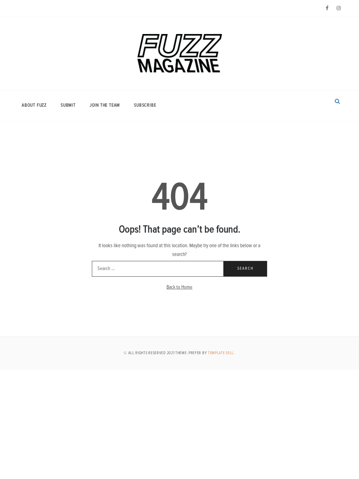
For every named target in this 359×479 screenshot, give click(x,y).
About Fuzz (34, 105)
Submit (68, 105)
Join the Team (105, 105)
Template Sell (221, 353)
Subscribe (145, 105)
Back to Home (179, 287)
